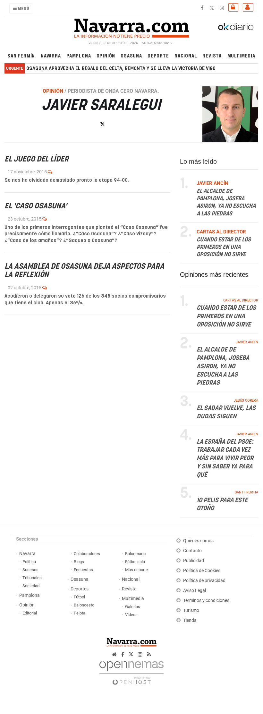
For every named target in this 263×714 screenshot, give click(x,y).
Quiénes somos (198, 541)
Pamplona (78, 55)
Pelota (79, 613)
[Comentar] (50, 172)
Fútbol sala (135, 561)
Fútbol (79, 597)
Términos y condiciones (206, 600)
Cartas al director (240, 300)
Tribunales (32, 577)
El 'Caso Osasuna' (35, 206)
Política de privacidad (204, 580)
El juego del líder (36, 159)
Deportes (80, 589)
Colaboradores (87, 553)
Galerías (132, 606)
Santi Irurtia (246, 493)
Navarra (51, 55)
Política (29, 561)
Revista (212, 55)
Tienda (190, 620)
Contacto (192, 550)
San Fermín (21, 55)
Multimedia (241, 55)
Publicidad (193, 560)
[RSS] (149, 654)
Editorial (29, 613)
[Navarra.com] (131, 27)
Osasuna (131, 55)
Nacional (185, 55)
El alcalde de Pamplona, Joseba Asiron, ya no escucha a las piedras (223, 366)
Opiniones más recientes (214, 274)
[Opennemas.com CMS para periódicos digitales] (131, 671)
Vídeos (131, 614)
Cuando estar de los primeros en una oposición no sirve (224, 247)
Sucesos (30, 569)
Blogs (79, 561)
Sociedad (30, 585)
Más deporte (136, 569)
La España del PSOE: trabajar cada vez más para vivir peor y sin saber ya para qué (225, 458)
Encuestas (83, 569)
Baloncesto (84, 605)
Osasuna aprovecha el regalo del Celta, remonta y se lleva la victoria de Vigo (121, 68)
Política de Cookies (201, 570)
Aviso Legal (194, 590)
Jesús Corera (246, 400)
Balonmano (135, 553)
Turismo (191, 610)
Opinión (106, 55)
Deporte (158, 55)
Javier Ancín (247, 342)
